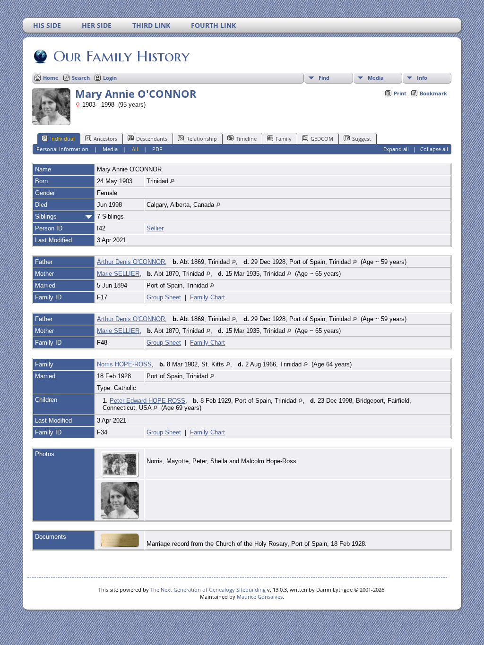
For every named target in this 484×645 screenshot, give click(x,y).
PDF (157, 149)
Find (324, 77)
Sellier (155, 228)
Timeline (246, 138)
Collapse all (434, 149)
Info (422, 77)
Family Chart (207, 297)
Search (81, 77)
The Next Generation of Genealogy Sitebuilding (208, 589)
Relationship (201, 138)
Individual (62, 138)
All (135, 149)
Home (51, 77)
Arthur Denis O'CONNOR (131, 261)
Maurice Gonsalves (260, 596)
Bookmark (433, 93)
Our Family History (121, 56)
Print (400, 93)
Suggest (361, 138)
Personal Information (62, 149)
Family (284, 138)
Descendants (151, 138)
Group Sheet (164, 297)
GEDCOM (322, 138)
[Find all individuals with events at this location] (172, 181)
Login (110, 77)
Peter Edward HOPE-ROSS (147, 400)
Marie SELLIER (118, 273)
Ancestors (105, 138)
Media (376, 77)
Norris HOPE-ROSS (124, 364)
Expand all (396, 149)
